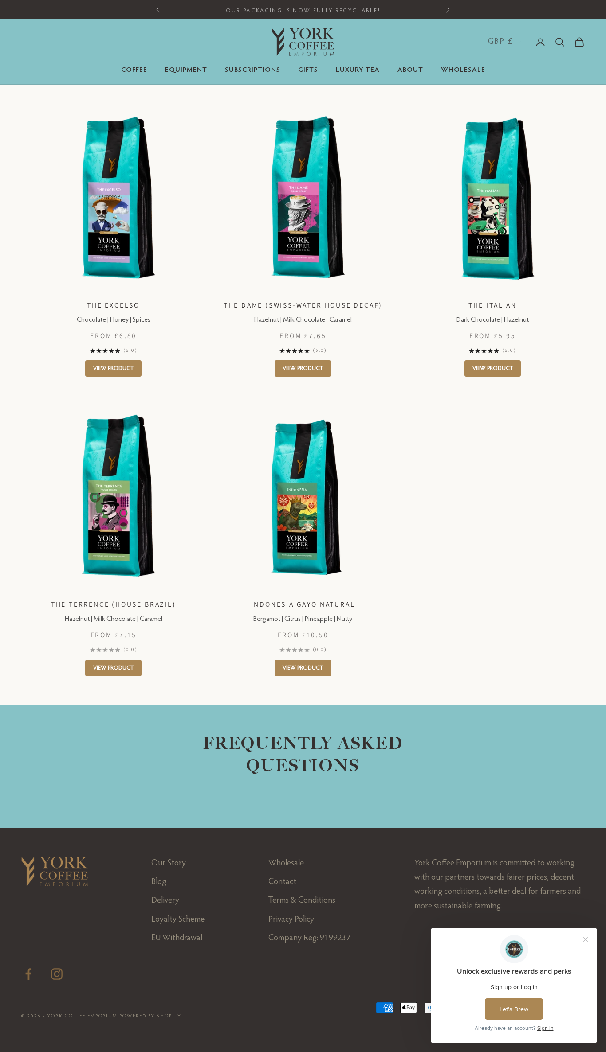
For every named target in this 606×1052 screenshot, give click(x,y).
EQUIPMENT (186, 70)
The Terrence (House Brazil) (113, 604)
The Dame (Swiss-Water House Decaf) (303, 304)
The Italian (492, 304)
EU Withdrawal (176, 938)
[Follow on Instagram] (57, 974)
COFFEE (134, 70)
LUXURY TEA (358, 70)
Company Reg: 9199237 (309, 938)
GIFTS (308, 70)
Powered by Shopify (150, 1016)
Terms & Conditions (301, 900)
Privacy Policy (291, 920)
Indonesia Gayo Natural (303, 604)
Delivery (165, 900)
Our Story (168, 863)
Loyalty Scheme (178, 920)
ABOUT (410, 70)
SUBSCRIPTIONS (252, 70)
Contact (282, 882)
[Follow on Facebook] (28, 974)
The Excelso (113, 304)
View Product (113, 368)
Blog (158, 882)
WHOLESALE (463, 70)
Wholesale (286, 863)
